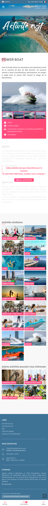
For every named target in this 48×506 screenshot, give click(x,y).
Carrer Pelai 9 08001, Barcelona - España (15, 459)
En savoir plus (6, 484)
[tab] (7, 115)
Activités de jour (7, 424)
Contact (6, 1)
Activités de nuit (7, 426)
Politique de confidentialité (11, 434)
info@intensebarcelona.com (16, 448)
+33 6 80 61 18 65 (35, 2)
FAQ (3, 429)
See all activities (24, 180)
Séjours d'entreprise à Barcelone (16, 496)
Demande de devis (19, 450)
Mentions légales (8, 431)
